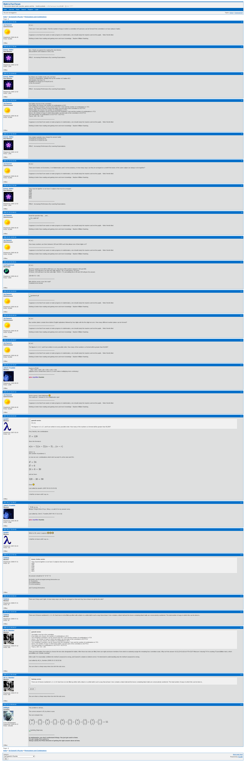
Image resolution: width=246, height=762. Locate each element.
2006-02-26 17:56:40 (9, 46)
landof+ (6, 419)
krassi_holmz (8, 50)
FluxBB (240, 757)
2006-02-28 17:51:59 (9, 185)
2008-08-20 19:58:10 (9, 596)
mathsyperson (8, 265)
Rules (17, 9)
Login (36, 9)
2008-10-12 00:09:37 (9, 627)
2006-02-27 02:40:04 (9, 134)
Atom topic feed (238, 754)
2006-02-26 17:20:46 (9, 22)
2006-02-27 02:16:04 (9, 100)
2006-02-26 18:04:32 (9, 73)
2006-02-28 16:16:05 (9, 161)
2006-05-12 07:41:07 (9, 365)
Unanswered (239, 12)
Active (231, 12)
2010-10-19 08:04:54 (9, 704)
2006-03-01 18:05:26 (9, 237)
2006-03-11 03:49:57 (9, 340)
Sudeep (6, 558)
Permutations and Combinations (35, 17)
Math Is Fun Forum (11, 4)
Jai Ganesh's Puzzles (16, 17)
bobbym (6, 707)
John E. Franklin (9, 368)
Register (30, 9)
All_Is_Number (8, 630)
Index (5, 9)
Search (23, 9)
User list (11, 9)
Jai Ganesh (7, 25)
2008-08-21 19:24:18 (9, 611)
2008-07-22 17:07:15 (9, 554)
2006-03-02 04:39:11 (9, 262)
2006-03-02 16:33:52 (9, 291)
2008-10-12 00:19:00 (9, 674)
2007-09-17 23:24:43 (9, 529)
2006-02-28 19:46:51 (9, 212)
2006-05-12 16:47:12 (9, 392)
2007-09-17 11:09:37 (9, 502)
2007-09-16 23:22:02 (9, 416)
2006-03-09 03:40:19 (9, 315)
